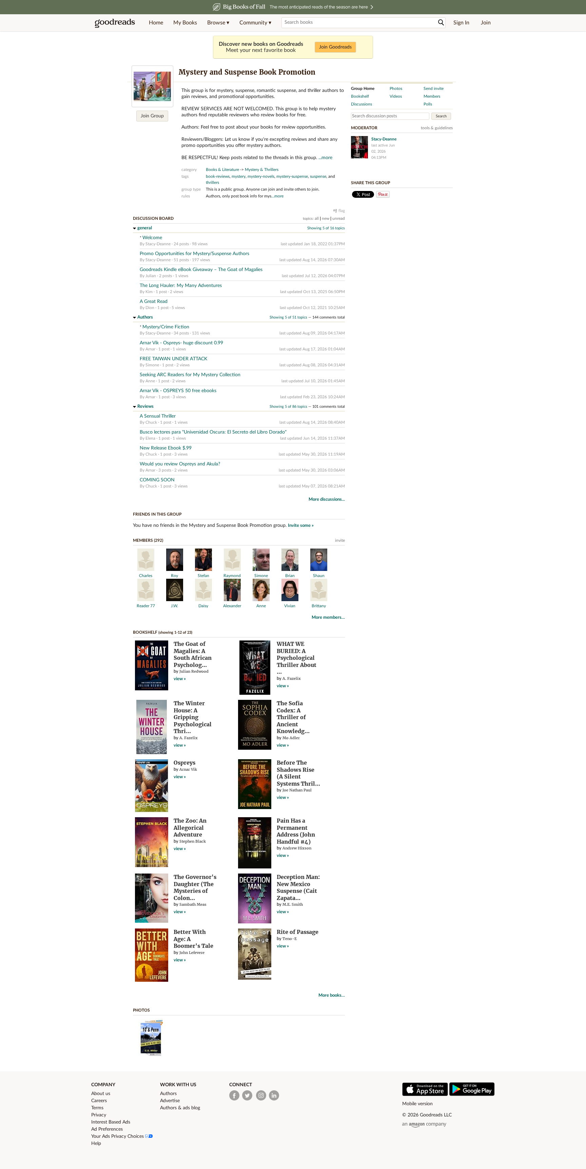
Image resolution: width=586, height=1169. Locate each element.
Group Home (362, 89)
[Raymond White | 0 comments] (232, 570)
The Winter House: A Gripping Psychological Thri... (193, 717)
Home (156, 22)
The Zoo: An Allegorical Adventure (190, 827)
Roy (174, 576)
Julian (150, 276)
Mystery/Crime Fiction (165, 327)
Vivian (289, 606)
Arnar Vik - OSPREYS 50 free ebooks (178, 390)
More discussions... (327, 499)
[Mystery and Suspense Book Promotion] (152, 86)
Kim (149, 292)
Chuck (151, 422)
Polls (428, 104)
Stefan (203, 576)
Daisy (203, 606)
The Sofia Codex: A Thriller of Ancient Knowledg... (293, 717)
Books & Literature (222, 170)
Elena (150, 438)
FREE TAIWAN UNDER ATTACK (173, 359)
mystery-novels (261, 176)
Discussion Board (153, 218)
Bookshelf (145, 632)
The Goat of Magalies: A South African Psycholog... (193, 654)
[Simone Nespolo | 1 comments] (261, 570)
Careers (99, 1100)
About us (100, 1093)
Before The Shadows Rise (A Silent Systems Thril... (298, 773)
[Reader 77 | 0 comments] (145, 600)
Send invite (434, 89)
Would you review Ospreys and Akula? (180, 464)
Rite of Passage (297, 931)
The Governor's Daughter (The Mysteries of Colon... (195, 887)
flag (341, 211)
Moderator (364, 128)
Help (96, 1143)
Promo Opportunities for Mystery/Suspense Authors (194, 253)
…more (277, 196)
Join (486, 22)
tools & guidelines (437, 128)
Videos (396, 96)
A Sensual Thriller (158, 416)
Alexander (232, 606)
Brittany (319, 606)
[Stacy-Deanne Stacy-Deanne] (359, 147)
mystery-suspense (292, 176)
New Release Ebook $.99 (166, 448)
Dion (149, 308)
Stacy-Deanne (158, 244)
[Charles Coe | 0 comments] (145, 570)
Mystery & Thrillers (261, 170)
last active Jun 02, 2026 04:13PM (383, 151)
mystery (239, 176)
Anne (150, 381)
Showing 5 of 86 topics (288, 406)
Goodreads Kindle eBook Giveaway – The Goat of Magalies (201, 269)
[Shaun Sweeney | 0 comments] (318, 570)
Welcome (152, 237)
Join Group (152, 116)
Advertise (170, 1100)
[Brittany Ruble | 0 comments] (318, 600)
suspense (318, 176)
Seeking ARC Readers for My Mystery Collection (190, 374)
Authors (145, 317)
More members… (328, 617)
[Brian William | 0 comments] (289, 570)
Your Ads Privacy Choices (118, 1136)
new (325, 218)
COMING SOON (157, 480)
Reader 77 (146, 606)
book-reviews (218, 176)
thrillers (212, 182)
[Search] (441, 22)
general (144, 228)
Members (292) (148, 540)
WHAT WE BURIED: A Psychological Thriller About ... (296, 657)
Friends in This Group (157, 514)
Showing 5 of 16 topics (326, 228)
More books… (331, 995)
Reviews (145, 406)
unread (338, 218)
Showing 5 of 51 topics (288, 317)
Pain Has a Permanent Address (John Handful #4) (296, 831)
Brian (290, 576)
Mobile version (417, 1103)
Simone (152, 365)
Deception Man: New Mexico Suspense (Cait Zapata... (298, 887)
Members (432, 96)
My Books (185, 22)
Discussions (361, 104)
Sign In (461, 22)
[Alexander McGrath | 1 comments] (232, 600)
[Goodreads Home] (115, 22)
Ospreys (184, 762)
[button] (218, 22)
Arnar (150, 349)
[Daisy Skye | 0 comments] (203, 600)
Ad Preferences (107, 1129)
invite (340, 540)
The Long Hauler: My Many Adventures (181, 285)
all (317, 218)
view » (180, 679)
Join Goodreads (335, 47)
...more (325, 157)
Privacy (98, 1115)
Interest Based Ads (110, 1122)
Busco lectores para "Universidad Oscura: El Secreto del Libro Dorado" (213, 432)
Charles (145, 576)
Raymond (232, 576)
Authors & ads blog (180, 1108)
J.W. (174, 606)
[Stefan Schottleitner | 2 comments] (203, 570)
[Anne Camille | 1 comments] (261, 600)
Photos (141, 1010)
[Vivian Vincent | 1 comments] (289, 600)
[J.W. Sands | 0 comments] (174, 600)
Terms (97, 1108)
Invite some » (301, 525)
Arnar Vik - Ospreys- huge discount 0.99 (181, 343)
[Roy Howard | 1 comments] (174, 570)
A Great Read (154, 301)
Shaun (319, 576)
